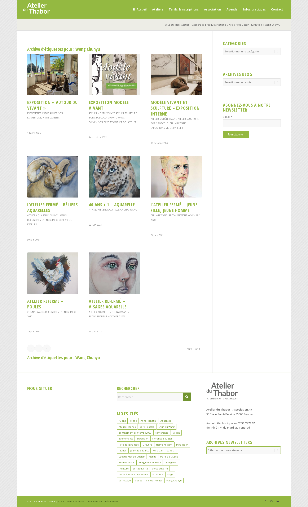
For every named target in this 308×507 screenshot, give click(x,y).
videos (138, 480)
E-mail (227, 117)
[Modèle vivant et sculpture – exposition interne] (176, 74)
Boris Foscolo (98, 117)
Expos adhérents (52, 113)
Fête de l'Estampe (129, 444)
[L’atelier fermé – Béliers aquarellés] (52, 177)
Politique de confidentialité (103, 501)
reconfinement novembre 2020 (45, 219)
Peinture (124, 468)
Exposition (142, 438)
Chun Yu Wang (166, 426)
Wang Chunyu (174, 480)
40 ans (122, 420)
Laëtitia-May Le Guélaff (132, 456)
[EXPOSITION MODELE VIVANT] (114, 74)
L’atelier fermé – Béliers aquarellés (52, 207)
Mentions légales (76, 501)
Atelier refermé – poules (45, 304)
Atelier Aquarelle (38, 215)
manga (152, 456)
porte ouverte (160, 468)
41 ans (92, 209)
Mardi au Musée (169, 456)
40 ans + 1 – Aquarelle (112, 205)
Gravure (147, 444)
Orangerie (170, 462)
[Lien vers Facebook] (265, 501)
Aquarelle (165, 420)
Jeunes (122, 450)
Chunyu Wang (116, 117)
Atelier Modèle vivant (102, 113)
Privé (61, 501)
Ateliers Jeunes (127, 426)
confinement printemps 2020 (135, 432)
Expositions (34, 117)
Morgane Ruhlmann (150, 462)
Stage (170, 474)
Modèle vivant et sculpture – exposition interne (175, 108)
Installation (182, 444)
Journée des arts (139, 450)
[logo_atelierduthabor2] (36, 9)
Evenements (34, 113)
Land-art (171, 450)
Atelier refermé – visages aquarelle (108, 304)
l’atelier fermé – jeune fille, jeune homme (174, 207)
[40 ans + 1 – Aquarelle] (114, 177)
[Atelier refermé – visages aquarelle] (114, 273)
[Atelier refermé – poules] (52, 273)
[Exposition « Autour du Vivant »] (52, 74)
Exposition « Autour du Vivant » (52, 105)
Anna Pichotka (149, 420)
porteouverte (140, 468)
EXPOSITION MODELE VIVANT (109, 105)
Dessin (176, 432)
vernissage (125, 480)
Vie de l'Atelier (51, 117)
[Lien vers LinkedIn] (277, 501)
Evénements (126, 438)
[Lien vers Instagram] (271, 501)
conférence (161, 432)
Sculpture (157, 474)
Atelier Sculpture (126, 113)
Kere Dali (158, 450)
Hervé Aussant (164, 444)
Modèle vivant (127, 462)
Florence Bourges (162, 438)
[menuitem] (139, 9)
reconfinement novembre (133, 474)
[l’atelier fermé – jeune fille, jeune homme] (176, 177)
